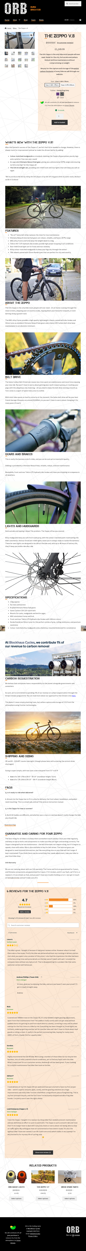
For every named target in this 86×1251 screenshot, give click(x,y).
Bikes (15, 28)
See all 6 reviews (35, 918)
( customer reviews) (65, 43)
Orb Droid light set (20, 168)
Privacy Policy (33, 1236)
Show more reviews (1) (43, 1152)
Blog (26, 20)
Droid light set (23, 246)
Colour (53, 90)
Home (7, 20)
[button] (31, 35)
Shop (15, 20)
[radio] (52, 85)
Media (41, 20)
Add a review (25, 912)
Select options (16, 1199)
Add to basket (59, 122)
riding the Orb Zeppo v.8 (34, 176)
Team (33, 20)
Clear (62, 97)
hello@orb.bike (13, 878)
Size (52, 81)
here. (74, 696)
